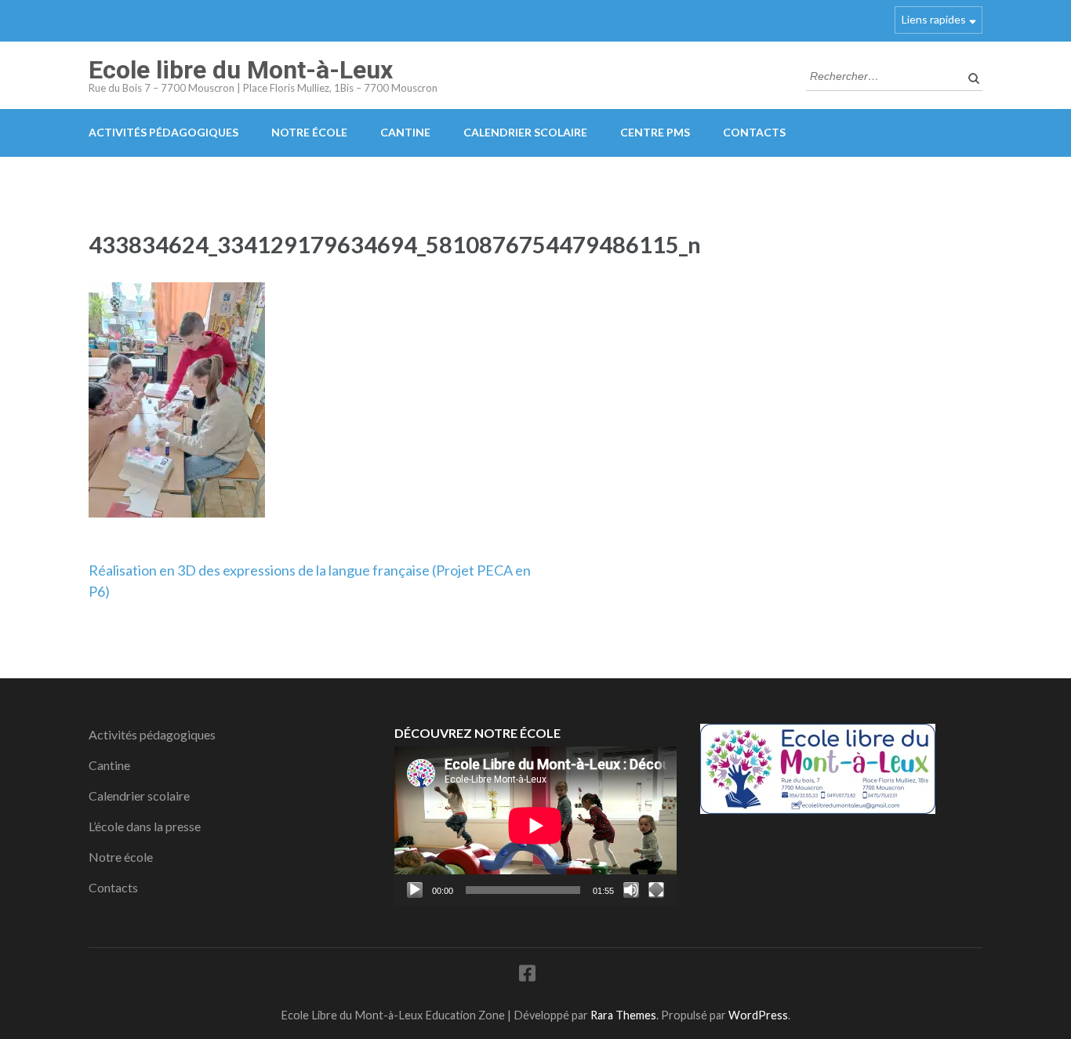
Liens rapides (934, 19)
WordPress (758, 1015)
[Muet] (631, 890)
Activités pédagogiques (163, 132)
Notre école (309, 132)
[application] (535, 826)
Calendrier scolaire (525, 132)
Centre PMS (655, 132)
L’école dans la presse (145, 826)
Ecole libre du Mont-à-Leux (241, 70)
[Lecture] (415, 890)
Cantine (405, 132)
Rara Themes (623, 1015)
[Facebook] (527, 976)
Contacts (754, 132)
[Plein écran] (656, 890)
